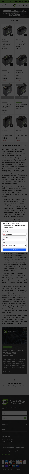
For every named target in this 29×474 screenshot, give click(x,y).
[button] (14, 234)
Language (6, 237)
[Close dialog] (27, 223)
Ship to (6, 231)
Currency (6, 242)
